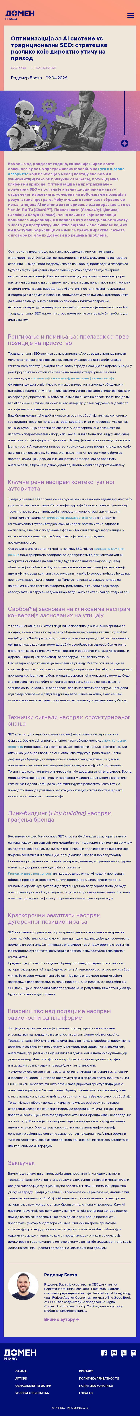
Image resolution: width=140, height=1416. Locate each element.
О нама (21, 1371)
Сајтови (18, 68)
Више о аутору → (61, 1319)
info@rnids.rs (77, 1407)
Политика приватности (99, 1378)
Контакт (86, 1371)
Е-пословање (44, 68)
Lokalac (86, 1393)
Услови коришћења (32, 1393)
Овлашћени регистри (33, 1386)
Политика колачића (96, 1386)
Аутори (21, 1378)
